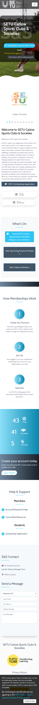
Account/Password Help (17, 509)
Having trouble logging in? (13, 53)
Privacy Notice (19, 672)
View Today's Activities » (19, 267)
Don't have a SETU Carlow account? (21, 57)
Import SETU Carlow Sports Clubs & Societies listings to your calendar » (19, 237)
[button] (7, 122)
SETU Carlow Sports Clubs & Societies (19, 646)
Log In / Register (9, 473)
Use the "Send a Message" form (13, 569)
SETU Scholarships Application (21, 184)
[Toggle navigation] (35, 4)
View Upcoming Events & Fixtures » (19, 252)
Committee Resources (16, 517)
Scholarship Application (16, 533)
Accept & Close (30, 701)
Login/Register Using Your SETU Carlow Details (20, 46)
